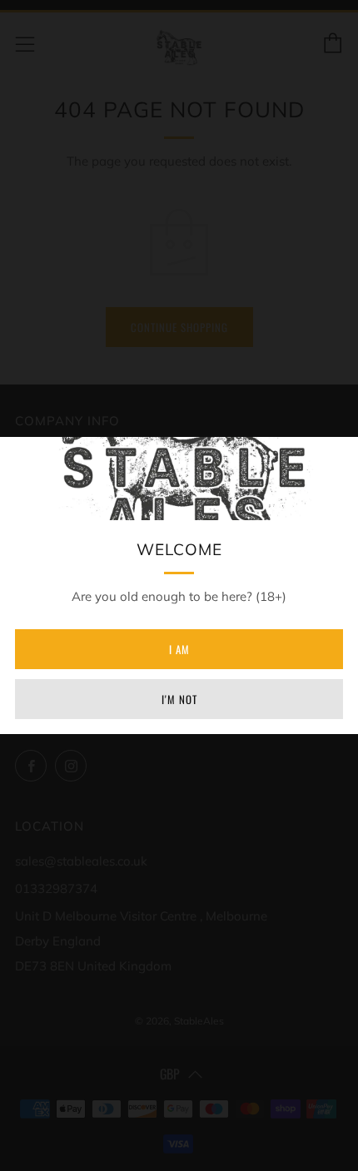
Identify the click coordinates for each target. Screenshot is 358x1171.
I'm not (179, 699)
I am (179, 649)
